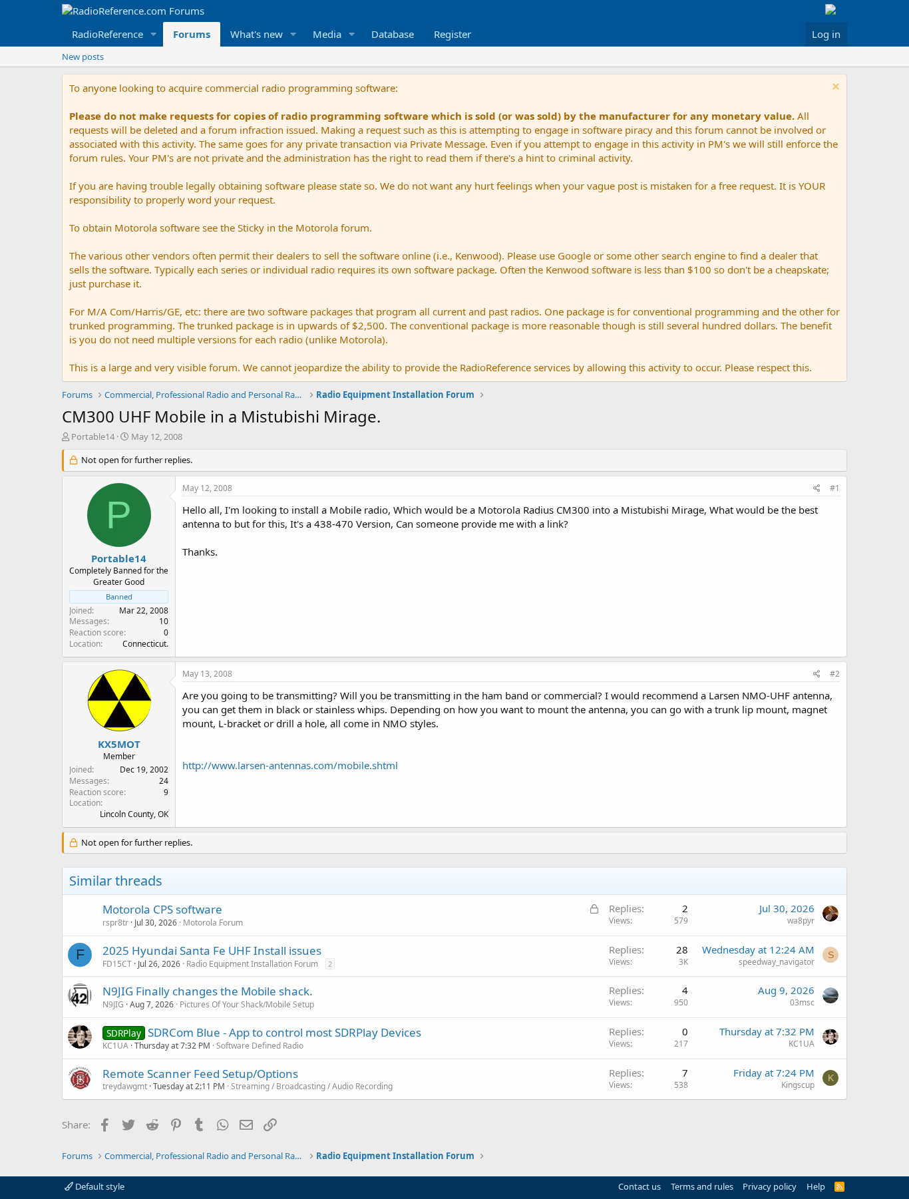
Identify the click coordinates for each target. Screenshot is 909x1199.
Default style (98, 1186)
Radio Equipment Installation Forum (252, 963)
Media (327, 34)
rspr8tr (115, 922)
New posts (83, 57)
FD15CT (117, 963)
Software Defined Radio (259, 1045)
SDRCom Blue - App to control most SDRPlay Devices (284, 1032)
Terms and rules (702, 1186)
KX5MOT (119, 744)
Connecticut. (145, 643)
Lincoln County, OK (134, 814)
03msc (802, 1002)
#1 (835, 488)
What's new (256, 34)
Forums (191, 34)
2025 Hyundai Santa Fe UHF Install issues (211, 950)
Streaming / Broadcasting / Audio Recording (312, 1086)
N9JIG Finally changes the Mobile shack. (207, 991)
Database (392, 34)
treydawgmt (124, 1086)
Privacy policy (770, 1186)
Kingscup (798, 1085)
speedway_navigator (777, 961)
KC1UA (115, 1045)
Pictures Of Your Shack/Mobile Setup (247, 1004)
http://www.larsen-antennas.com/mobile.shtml (290, 765)
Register (452, 34)
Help (816, 1186)
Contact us (639, 1186)
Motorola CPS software (162, 909)
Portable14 (92, 436)
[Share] (817, 488)
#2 (835, 673)
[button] (153, 34)
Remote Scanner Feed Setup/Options (200, 1073)
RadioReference (107, 34)
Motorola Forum (213, 922)
